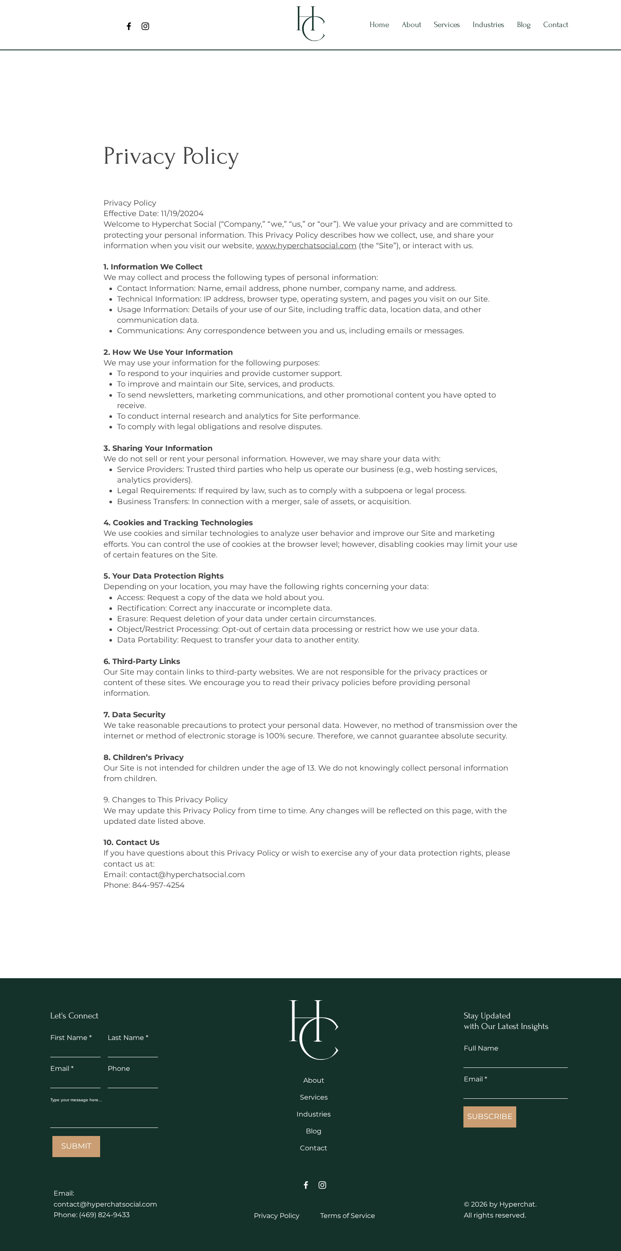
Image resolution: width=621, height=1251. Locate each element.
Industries (314, 1114)
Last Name (126, 1037)
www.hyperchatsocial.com (306, 245)
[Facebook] (129, 26)
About (313, 1080)
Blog (313, 1131)
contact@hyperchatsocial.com (105, 1204)
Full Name (481, 1048)
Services (314, 1097)
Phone (119, 1068)
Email (59, 1068)
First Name (68, 1037)
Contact (313, 1148)
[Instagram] (145, 26)
